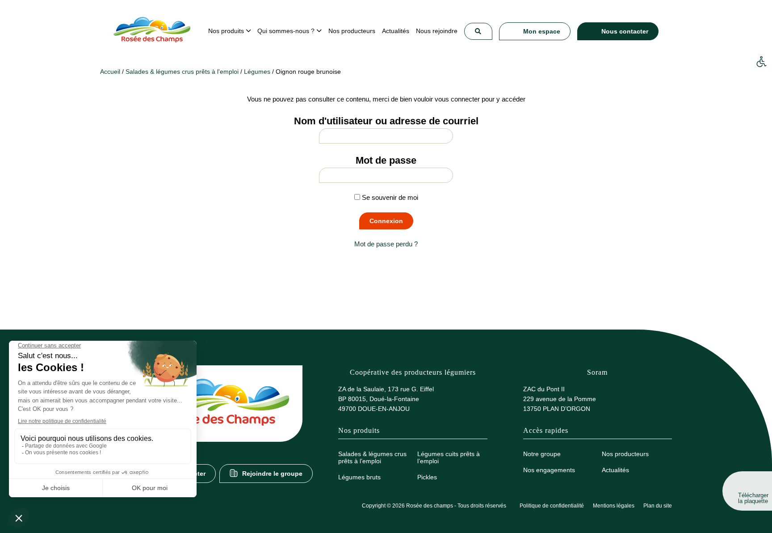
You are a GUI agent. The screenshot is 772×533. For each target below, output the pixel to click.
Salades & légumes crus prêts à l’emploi (372, 457)
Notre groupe (542, 453)
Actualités (615, 470)
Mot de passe (386, 160)
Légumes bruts (359, 477)
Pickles (427, 477)
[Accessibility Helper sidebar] (761, 62)
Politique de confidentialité (552, 505)
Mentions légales (613, 505)
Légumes (257, 71)
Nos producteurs (625, 453)
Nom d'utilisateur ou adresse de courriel (386, 121)
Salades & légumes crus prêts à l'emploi (182, 71)
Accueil (110, 71)
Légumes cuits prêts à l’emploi (448, 457)
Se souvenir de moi (389, 197)
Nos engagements (549, 470)
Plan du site (657, 505)
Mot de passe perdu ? (386, 244)
